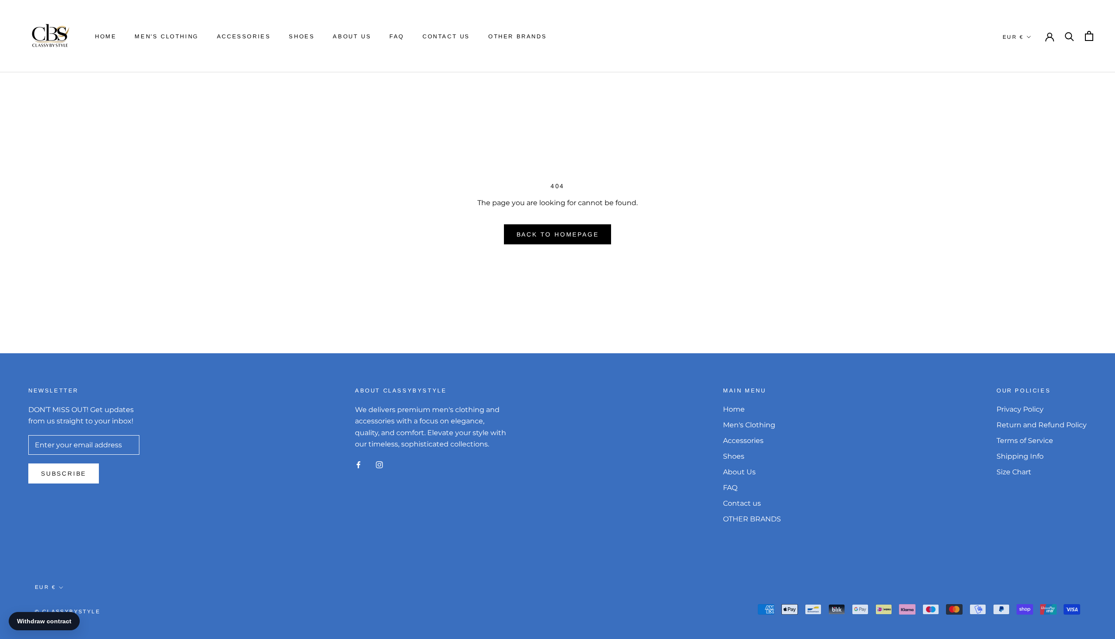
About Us (352, 36)
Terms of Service (1025, 440)
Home (105, 36)
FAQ (396, 36)
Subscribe (63, 473)
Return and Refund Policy (1042, 425)
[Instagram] (379, 464)
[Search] (1069, 36)
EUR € (1013, 37)
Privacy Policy (1020, 409)
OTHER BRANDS (517, 36)
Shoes (301, 36)
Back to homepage (558, 234)
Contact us (446, 36)
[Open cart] (1089, 36)
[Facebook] (358, 464)
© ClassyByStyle (67, 612)
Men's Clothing (166, 36)
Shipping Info (1020, 456)
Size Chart (1014, 472)
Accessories (244, 36)
